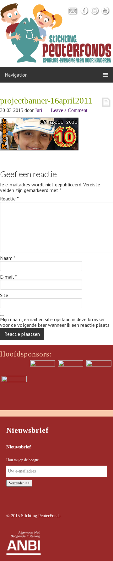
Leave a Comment (69, 110)
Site (4, 295)
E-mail (8, 277)
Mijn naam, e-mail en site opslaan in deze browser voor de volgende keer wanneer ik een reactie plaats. (55, 322)
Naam (8, 258)
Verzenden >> (19, 483)
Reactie (9, 199)
